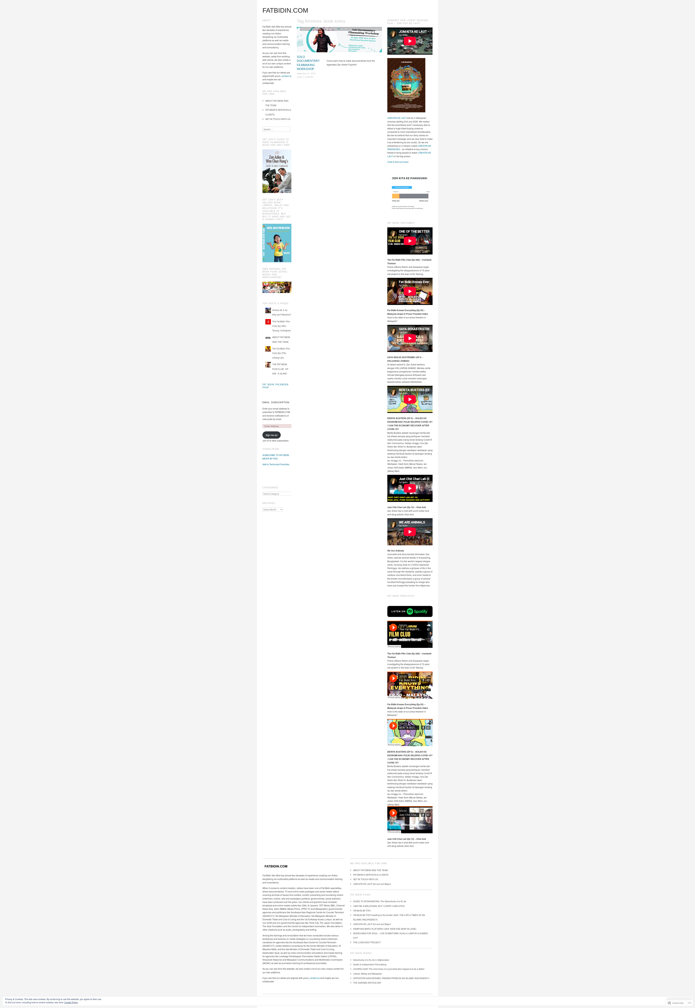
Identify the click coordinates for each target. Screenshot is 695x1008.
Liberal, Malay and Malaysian (367, 973)
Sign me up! (271, 434)
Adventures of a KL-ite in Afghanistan (371, 959)
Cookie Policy (71, 1002)
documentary (306, 28)
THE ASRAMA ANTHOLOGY (367, 982)
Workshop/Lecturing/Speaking (369, 28)
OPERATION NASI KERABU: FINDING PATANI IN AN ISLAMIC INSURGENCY (391, 978)
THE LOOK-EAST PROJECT (367, 942)
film (313, 28)
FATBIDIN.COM (285, 10)
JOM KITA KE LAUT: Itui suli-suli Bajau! (372, 883)
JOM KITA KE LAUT (397, 117)
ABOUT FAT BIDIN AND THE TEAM (370, 870)
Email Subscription (275, 402)
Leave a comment (305, 76)
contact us (286, 75)
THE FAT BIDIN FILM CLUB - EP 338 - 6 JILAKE (280, 369)
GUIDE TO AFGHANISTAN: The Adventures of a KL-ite (379, 901)
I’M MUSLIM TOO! (362, 910)
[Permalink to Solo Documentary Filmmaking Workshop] (339, 40)
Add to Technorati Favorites (275, 464)
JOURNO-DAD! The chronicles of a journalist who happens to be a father (388, 968)
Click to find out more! (397, 161)
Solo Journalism (350, 28)
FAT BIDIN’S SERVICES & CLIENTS (370, 874)
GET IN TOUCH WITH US (277, 118)
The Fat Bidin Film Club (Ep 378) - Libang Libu (281, 353)
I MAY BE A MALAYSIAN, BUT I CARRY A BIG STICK (379, 905)
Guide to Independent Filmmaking (330, 28)
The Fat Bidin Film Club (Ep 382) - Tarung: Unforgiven (281, 326)
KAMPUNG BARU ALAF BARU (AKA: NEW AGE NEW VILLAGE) (384, 928)
